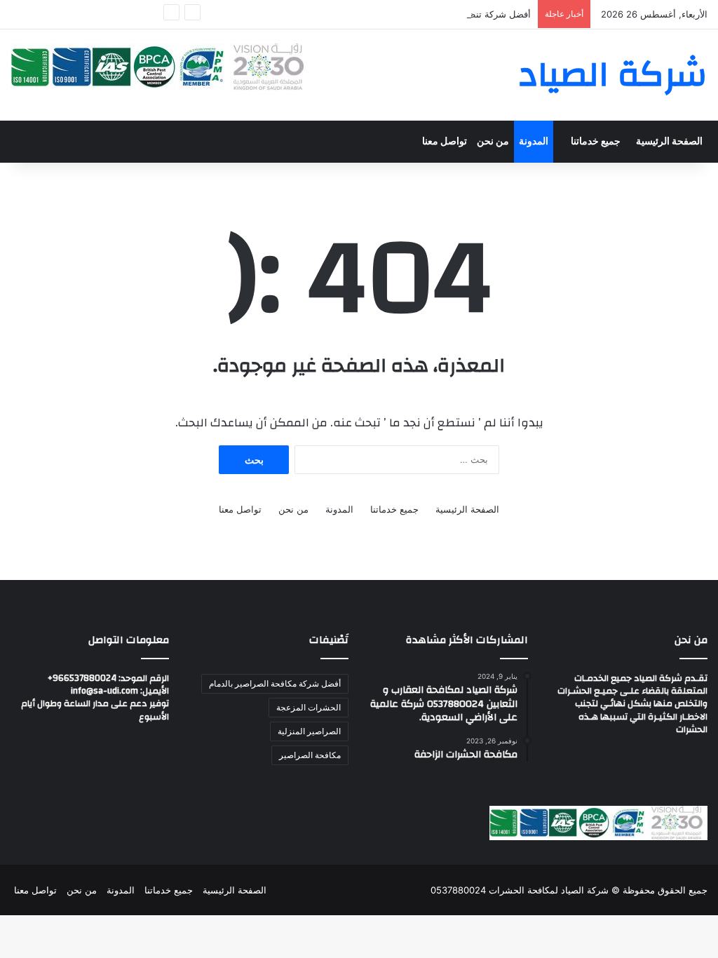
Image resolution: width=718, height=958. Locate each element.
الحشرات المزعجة (308, 707)
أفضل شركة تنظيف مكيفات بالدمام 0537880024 (434, 14)
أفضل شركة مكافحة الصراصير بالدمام (275, 683)
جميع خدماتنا (596, 142)
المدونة (533, 142)
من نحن (493, 142)
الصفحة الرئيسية (669, 142)
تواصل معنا (444, 142)
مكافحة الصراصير (310, 755)
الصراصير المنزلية (309, 731)
